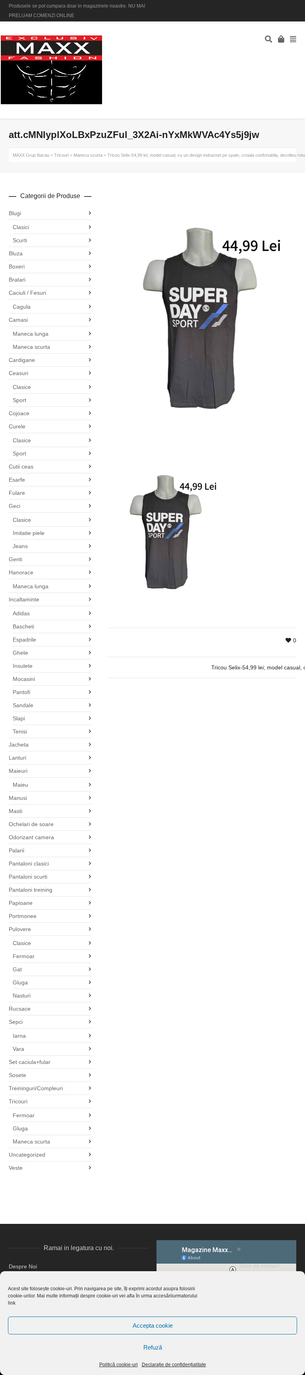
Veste (16, 1168)
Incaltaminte (24, 599)
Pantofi (21, 692)
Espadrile (24, 639)
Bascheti (23, 626)
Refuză (152, 1347)
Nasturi (22, 995)
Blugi (15, 213)
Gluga (20, 982)
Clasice (22, 387)
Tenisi (20, 731)
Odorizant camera (31, 837)
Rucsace (20, 1008)
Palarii (16, 850)
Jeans (20, 546)
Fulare (17, 493)
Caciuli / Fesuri (27, 293)
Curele (17, 426)
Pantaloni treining (30, 890)
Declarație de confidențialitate (174, 1364)
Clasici (21, 227)
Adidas (21, 613)
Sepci (16, 1022)
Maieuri (18, 771)
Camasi (18, 320)
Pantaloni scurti (28, 876)
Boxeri (17, 266)
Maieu (20, 785)
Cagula (22, 306)
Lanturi (17, 758)
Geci (14, 506)
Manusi (18, 798)
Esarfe (17, 479)
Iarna (19, 1036)
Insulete (23, 666)
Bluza (16, 253)
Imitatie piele (28, 533)
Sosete (17, 1075)
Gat (17, 969)
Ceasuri (18, 373)
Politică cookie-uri (118, 1364)
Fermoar (24, 956)
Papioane (21, 903)
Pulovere (20, 929)
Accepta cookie (153, 1325)
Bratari (17, 279)
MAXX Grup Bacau (31, 155)
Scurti (20, 240)
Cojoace (19, 413)
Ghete (20, 653)
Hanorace (21, 572)
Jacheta (19, 744)
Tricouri (18, 1101)
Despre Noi (23, 1266)
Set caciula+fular (29, 1062)
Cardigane (22, 360)
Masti (15, 811)
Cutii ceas (21, 466)
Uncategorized (27, 1154)
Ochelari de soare (31, 824)
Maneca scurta (31, 347)
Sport (19, 400)
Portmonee (23, 916)
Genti (15, 559)
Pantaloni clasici (29, 863)
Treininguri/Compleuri (36, 1088)
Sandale (23, 705)
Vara (18, 1049)
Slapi (19, 718)
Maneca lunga (30, 334)
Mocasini (24, 679)
